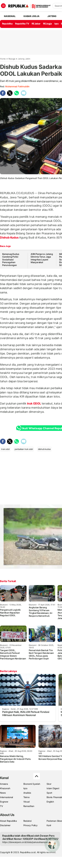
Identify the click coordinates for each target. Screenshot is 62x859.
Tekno (26, 797)
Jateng (51, 16)
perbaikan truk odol (24, 449)
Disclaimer (5, 825)
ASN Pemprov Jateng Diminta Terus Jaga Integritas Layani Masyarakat (42, 258)
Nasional (9, 16)
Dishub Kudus (9, 237)
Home (3, 58)
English (50, 801)
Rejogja (11, 58)
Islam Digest (53, 788)
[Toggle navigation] (3, 5)
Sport (49, 792)
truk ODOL (34, 403)
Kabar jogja (31, 16)
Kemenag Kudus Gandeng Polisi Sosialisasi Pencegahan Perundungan (10, 259)
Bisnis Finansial (54, 797)
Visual (26, 801)
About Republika (8, 820)
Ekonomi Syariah (31, 784)
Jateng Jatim (24, 58)
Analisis (27, 792)
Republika (7, 23)
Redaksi (27, 820)
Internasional (6, 797)
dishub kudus (44, 449)
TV (1, 806)
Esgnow (4, 801)
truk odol (5, 449)
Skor (49, 784)
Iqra (25, 788)
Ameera (4, 784)
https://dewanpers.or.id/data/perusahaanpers (25, 842)
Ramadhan (28, 806)
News (3, 792)
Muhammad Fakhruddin (17, 86)
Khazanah (5, 788)
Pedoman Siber (54, 820)
